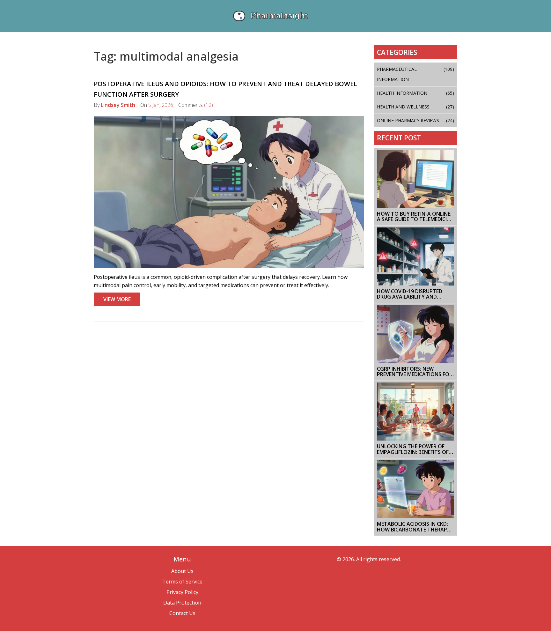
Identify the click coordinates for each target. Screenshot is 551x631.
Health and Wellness (415, 107)
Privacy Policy (182, 592)
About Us (182, 571)
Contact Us (182, 613)
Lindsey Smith (118, 104)
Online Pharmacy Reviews (415, 120)
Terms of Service (182, 581)
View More (117, 299)
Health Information (415, 93)
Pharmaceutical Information (415, 74)
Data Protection (182, 602)
